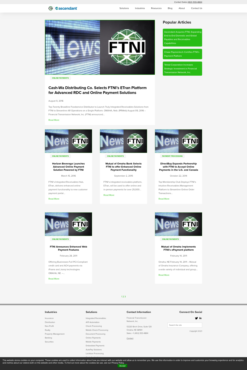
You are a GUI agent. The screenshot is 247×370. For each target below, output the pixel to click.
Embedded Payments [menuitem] (95, 345)
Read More (53, 120)
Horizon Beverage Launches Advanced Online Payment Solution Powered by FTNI (68, 166)
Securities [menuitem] (49, 342)
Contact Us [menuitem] (196, 8)
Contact (130, 338)
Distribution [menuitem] (50, 322)
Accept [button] (122, 365)
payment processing (172, 156)
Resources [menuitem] (156, 8)
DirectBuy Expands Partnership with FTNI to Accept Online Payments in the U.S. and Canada (178, 166)
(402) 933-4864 (195, 2)
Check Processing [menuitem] (94, 326)
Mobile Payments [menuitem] (93, 342)
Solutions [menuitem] (124, 8)
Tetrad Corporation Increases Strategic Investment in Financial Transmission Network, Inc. (180, 68)
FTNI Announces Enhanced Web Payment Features (68, 248)
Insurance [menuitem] (49, 318)
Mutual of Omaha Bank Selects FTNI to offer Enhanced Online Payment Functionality (123, 166)
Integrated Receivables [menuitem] (96, 318)
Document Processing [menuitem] (95, 334)
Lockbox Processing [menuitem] (95, 353)
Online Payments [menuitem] (93, 338)
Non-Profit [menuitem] (49, 326)
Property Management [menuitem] (54, 334)
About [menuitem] (182, 8)
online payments (60, 78)
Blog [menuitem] (170, 8)
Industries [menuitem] (140, 8)
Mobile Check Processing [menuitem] (97, 330)
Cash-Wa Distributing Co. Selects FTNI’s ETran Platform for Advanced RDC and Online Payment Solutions (97, 90)
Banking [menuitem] (48, 338)
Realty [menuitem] (47, 330)
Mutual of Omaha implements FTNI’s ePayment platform (178, 248)
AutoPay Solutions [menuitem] (94, 349)
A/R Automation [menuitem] (92, 322)
